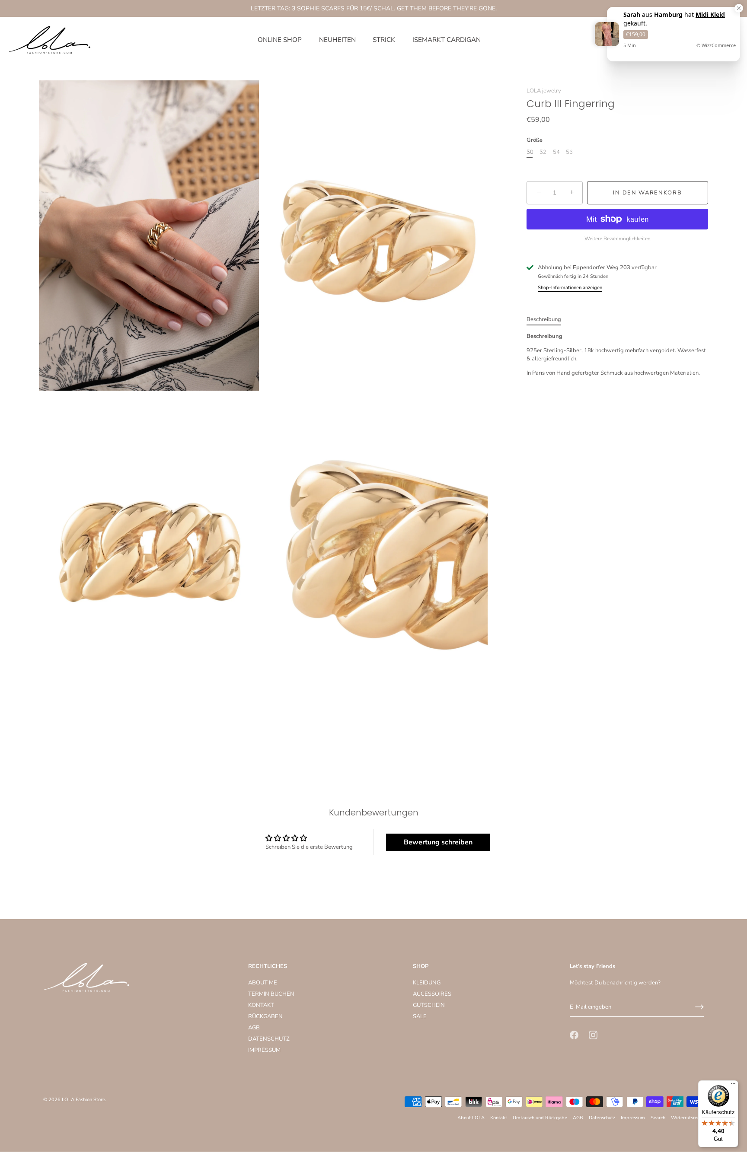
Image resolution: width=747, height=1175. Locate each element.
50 (530, 152)
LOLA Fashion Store (83, 1099)
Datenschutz (602, 1117)
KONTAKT (261, 1005)
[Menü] (733, 1085)
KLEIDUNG (427, 983)
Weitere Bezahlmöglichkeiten (617, 238)
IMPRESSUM (264, 1050)
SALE (420, 1016)
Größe (535, 140)
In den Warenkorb (647, 193)
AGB (254, 1028)
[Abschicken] (699, 1007)
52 (543, 152)
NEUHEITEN (337, 39)
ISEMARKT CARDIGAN (446, 39)
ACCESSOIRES (432, 994)
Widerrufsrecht (687, 1117)
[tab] (548, 319)
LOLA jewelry (544, 91)
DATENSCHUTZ (269, 1039)
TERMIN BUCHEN (271, 994)
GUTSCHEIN (429, 1005)
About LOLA (471, 1117)
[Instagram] (593, 1034)
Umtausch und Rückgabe (540, 1117)
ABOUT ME (262, 983)
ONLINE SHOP (280, 39)
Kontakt (498, 1117)
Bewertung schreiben (438, 842)
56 (569, 152)
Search (658, 1117)
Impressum (633, 1117)
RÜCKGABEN (265, 1016)
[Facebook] (574, 1034)
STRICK (384, 39)
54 (556, 152)
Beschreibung (544, 319)
